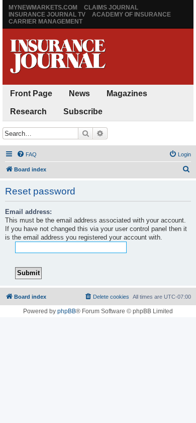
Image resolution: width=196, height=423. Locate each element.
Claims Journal (111, 7)
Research (28, 111)
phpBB (66, 311)
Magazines (127, 93)
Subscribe (83, 111)
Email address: (28, 212)
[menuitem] (27, 154)
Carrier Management (45, 21)
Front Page (31, 93)
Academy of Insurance (131, 14)
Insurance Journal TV (47, 14)
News (79, 93)
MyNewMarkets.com (43, 7)
